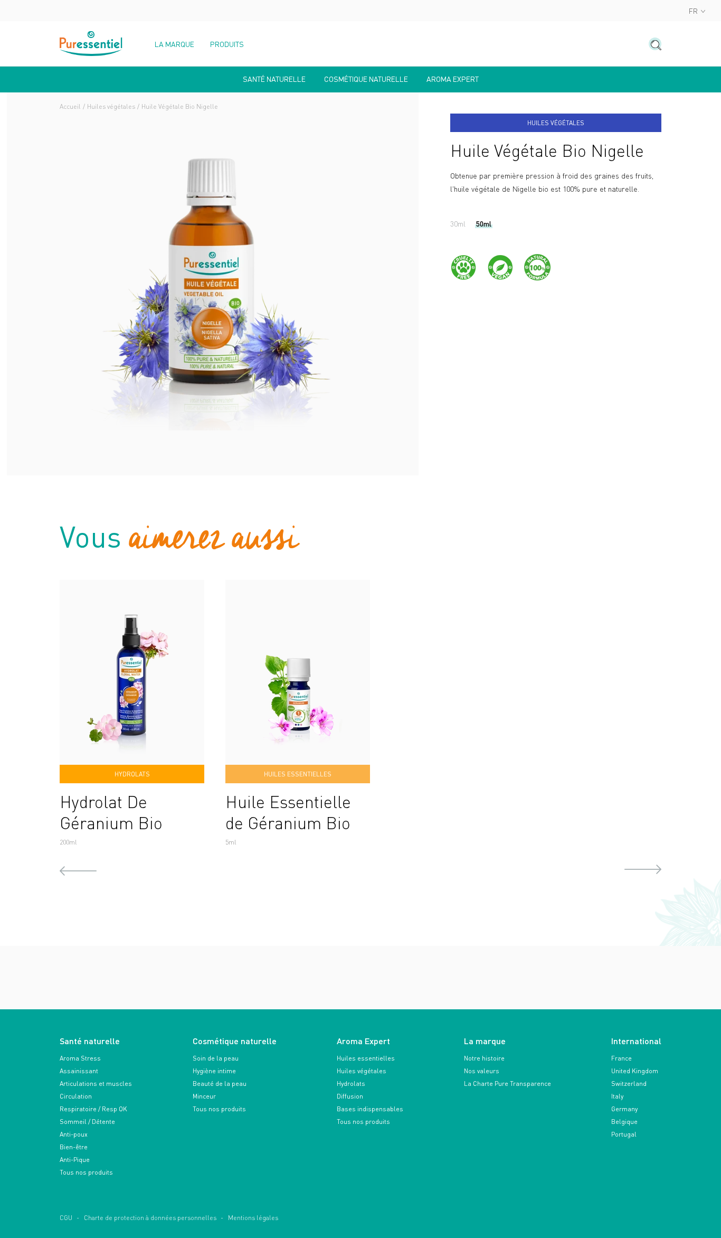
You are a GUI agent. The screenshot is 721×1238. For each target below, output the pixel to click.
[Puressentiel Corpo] (91, 43)
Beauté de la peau (219, 1083)
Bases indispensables (370, 1109)
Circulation (76, 1096)
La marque (174, 44)
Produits (227, 44)
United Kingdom (634, 1071)
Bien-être (74, 1147)
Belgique (624, 1122)
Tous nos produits (86, 1172)
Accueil (70, 106)
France (621, 1058)
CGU (66, 1218)
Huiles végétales (111, 106)
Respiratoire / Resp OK (93, 1109)
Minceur (204, 1096)
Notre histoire (484, 1058)
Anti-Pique (75, 1160)
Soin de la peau (216, 1058)
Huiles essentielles (366, 1058)
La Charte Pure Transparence (507, 1083)
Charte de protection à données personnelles (150, 1218)
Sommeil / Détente (87, 1122)
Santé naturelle (274, 79)
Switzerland (629, 1083)
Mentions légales (253, 1218)
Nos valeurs (481, 1071)
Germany (624, 1109)
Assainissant (79, 1071)
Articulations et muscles (96, 1083)
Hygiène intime (214, 1071)
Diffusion (350, 1096)
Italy (617, 1096)
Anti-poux (74, 1134)
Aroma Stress (80, 1058)
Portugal (624, 1134)
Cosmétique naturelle (366, 79)
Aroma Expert (452, 79)
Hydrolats (351, 1083)
